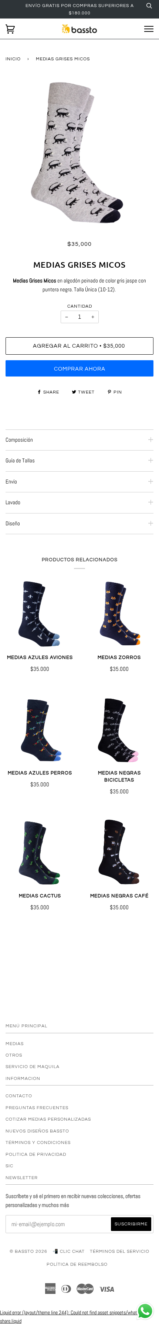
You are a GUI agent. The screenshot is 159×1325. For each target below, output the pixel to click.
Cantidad (79, 306)
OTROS (14, 1055)
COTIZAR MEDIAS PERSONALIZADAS (48, 1119)
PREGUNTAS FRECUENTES (37, 1107)
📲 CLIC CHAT (69, 1251)
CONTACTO (19, 1096)
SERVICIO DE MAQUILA (33, 1066)
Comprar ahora (79, 369)
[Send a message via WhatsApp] (145, 1311)
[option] (79, 153)
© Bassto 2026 (28, 1251)
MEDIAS (15, 1043)
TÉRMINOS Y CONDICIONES (38, 1142)
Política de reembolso (77, 1264)
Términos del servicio (119, 1251)
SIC (9, 1166)
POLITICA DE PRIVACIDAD (36, 1154)
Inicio (13, 59)
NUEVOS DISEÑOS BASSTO (37, 1131)
